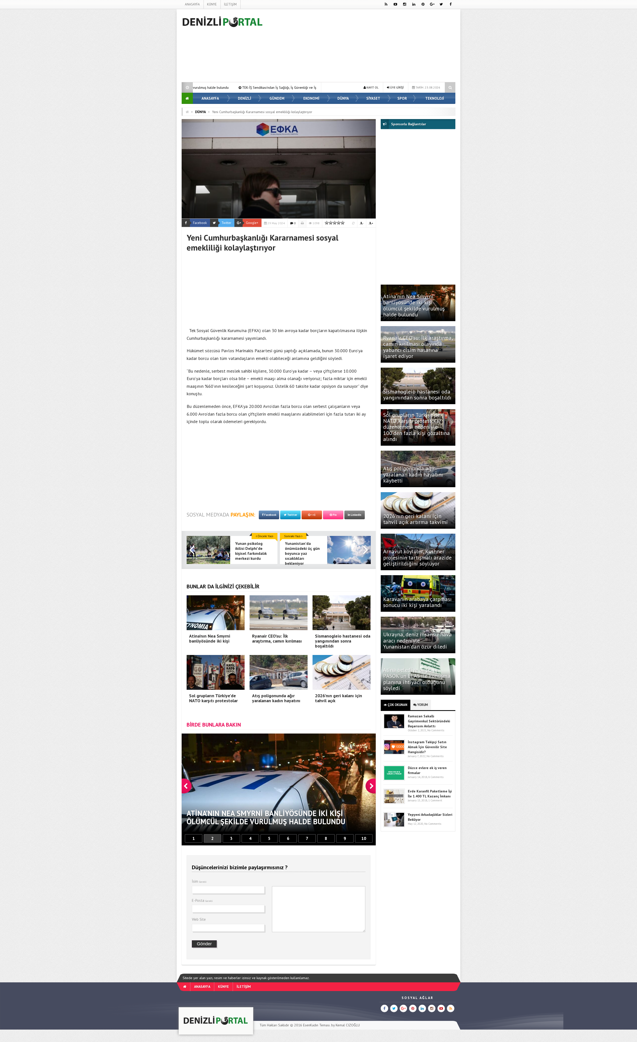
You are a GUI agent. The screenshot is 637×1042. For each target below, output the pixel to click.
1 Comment (435, 800)
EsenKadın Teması (316, 1025)
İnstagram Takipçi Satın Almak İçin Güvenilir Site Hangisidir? (427, 747)
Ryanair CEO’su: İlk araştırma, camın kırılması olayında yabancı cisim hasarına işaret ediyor (418, 346)
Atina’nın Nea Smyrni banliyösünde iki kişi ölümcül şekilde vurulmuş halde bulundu (414, 305)
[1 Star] (327, 223)
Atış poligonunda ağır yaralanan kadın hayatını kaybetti (413, 474)
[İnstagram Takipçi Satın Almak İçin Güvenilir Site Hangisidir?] (394, 753)
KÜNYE (212, 4)
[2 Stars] (331, 223)
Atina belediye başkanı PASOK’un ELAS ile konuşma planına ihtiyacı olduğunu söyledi (416, 679)
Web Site (199, 919)
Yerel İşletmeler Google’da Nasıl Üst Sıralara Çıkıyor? (280, 87)
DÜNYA (343, 98)
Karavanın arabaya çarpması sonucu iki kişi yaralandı (417, 602)
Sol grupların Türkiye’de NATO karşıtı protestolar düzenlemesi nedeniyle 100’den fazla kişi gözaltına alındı (416, 426)
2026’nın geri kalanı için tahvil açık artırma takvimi (415, 519)
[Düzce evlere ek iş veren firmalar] (394, 779)
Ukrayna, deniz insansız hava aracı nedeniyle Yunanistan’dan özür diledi (417, 640)
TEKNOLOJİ (434, 98)
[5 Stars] (343, 223)
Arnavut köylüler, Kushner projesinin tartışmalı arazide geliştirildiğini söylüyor (417, 557)
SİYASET (373, 98)
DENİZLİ (244, 98)
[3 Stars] (335, 223)
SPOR (402, 98)
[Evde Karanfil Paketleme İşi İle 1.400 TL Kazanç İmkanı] (394, 803)
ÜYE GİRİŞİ (396, 87)
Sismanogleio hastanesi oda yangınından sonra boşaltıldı (418, 394)
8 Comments (435, 777)
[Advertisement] (156, 83)
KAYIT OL (372, 87)
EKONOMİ (311, 98)
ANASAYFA (192, 4)
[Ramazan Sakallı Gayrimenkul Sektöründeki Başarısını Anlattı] (394, 728)
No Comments (435, 730)
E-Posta (202, 900)
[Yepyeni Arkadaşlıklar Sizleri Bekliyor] (394, 826)
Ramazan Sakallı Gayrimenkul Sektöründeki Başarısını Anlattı (429, 721)
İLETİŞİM (230, 4)
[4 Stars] (339, 223)
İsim (199, 881)
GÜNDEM (276, 98)
